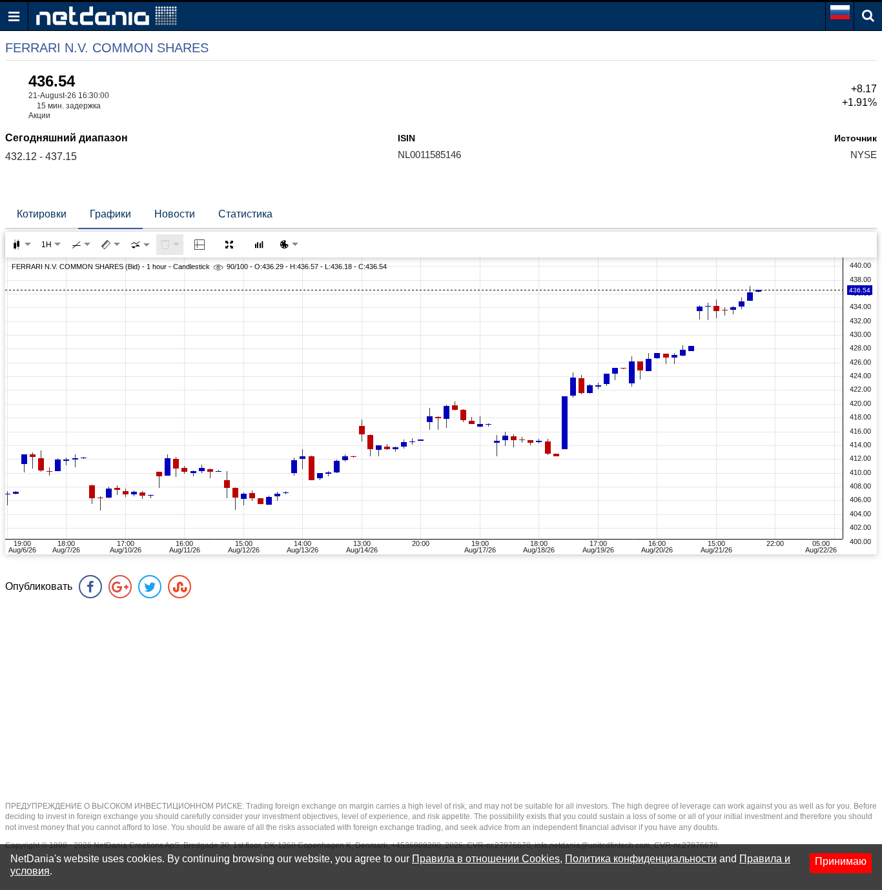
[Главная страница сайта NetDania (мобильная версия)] (106, 15)
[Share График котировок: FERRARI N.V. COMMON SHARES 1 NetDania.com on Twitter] (149, 586)
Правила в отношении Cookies (486, 858)
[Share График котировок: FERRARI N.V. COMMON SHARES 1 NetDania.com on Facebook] (90, 586)
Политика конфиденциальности (641, 858)
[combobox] (140, 244)
